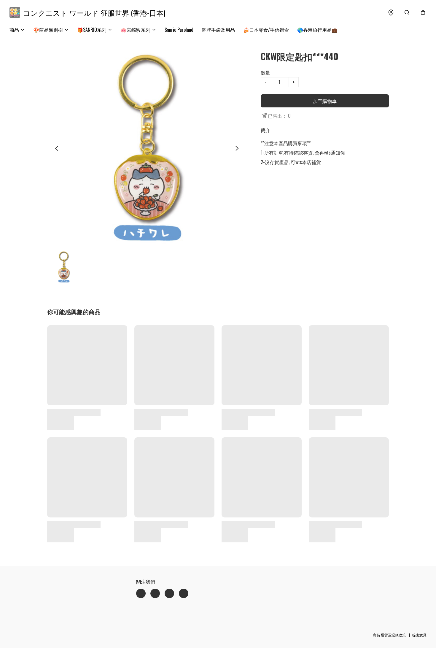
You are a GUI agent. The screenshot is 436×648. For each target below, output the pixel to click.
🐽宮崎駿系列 (135, 29)
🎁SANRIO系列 (91, 29)
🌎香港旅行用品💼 (317, 29)
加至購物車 (325, 100)
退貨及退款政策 (393, 634)
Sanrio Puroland (179, 29)
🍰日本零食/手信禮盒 (266, 29)
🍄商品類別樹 (48, 29)
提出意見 (419, 634)
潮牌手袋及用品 (218, 29)
